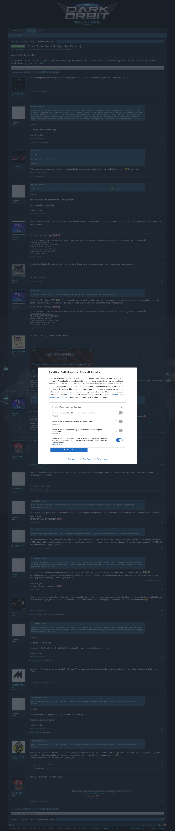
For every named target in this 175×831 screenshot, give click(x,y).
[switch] (119, 412)
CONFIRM (69, 450)
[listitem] (87, 407)
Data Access (87, 459)
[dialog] (87, 415)
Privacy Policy (102, 459)
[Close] (131, 372)
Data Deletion (73, 459)
